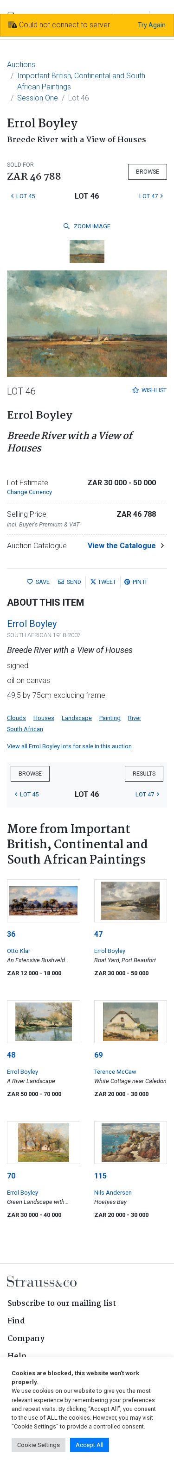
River (134, 717)
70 (11, 1176)
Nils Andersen (113, 1192)
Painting (110, 717)
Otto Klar (18, 950)
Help (16, 1356)
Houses (43, 717)
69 (98, 1055)
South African (25, 729)
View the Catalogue (122, 545)
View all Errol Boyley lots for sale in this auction (69, 746)
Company (26, 1339)
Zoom (91, 226)
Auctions (21, 64)
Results (144, 773)
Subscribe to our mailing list (61, 1303)
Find (16, 1321)
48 (11, 1055)
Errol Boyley (32, 623)
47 (98, 934)
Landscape (77, 717)
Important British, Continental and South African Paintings (81, 81)
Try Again (152, 25)
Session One (37, 98)
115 (100, 1176)
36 (11, 934)
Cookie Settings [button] (38, 1444)
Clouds (16, 717)
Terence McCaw (115, 1071)
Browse (147, 171)
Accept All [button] (89, 1444)
